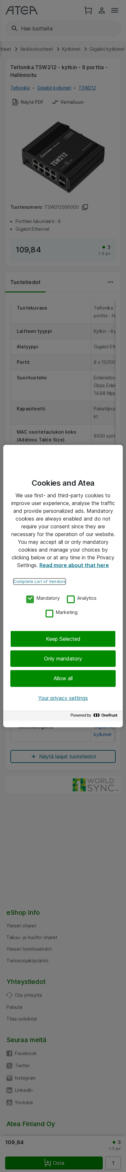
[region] (63, 586)
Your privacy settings (63, 697)
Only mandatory (63, 658)
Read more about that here (74, 565)
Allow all (63, 678)
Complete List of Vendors (40, 581)
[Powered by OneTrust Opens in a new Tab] (95, 717)
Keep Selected (63, 638)
